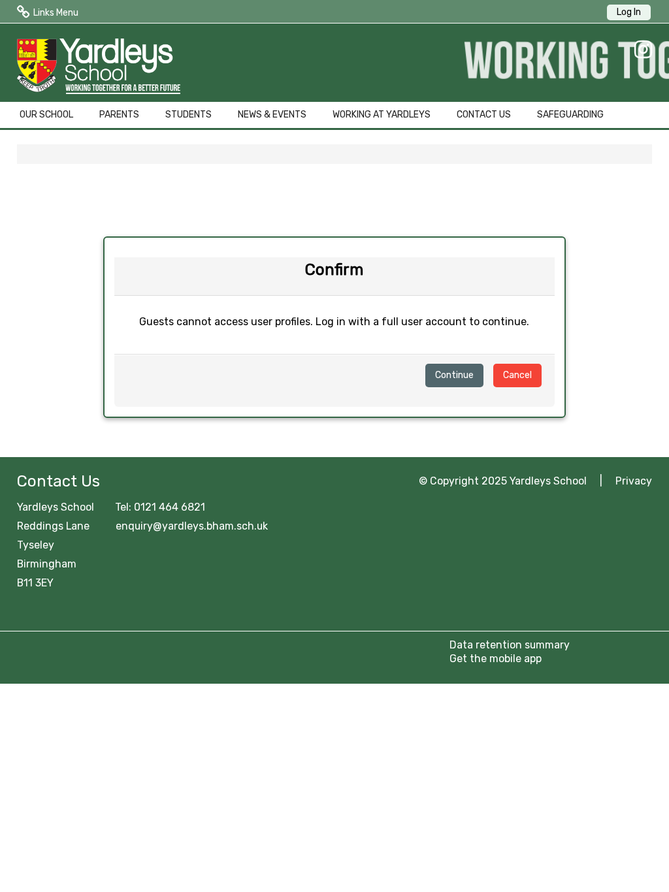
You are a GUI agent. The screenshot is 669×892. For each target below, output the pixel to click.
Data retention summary (509, 645)
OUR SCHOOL (46, 114)
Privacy (633, 481)
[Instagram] (640, 49)
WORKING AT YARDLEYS (382, 114)
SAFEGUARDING (570, 114)
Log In (629, 12)
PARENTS (119, 114)
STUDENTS (188, 114)
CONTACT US (484, 114)
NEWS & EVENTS (272, 114)
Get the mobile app (495, 658)
